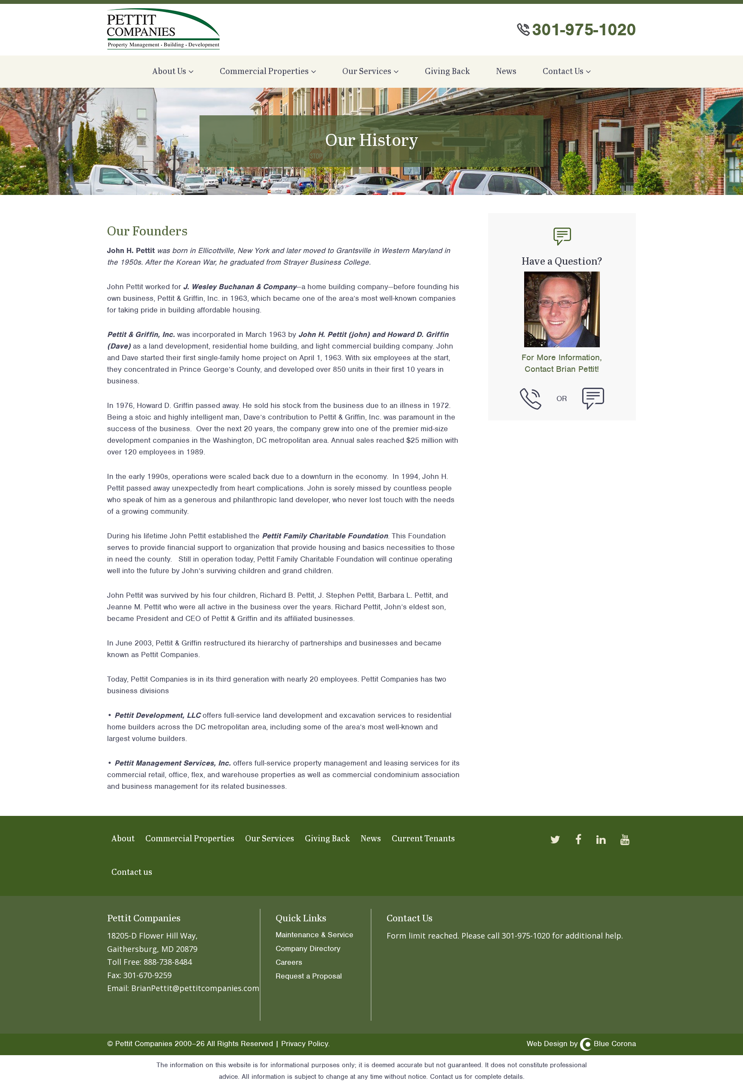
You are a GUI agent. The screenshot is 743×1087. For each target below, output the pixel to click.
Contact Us (563, 71)
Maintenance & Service (314, 934)
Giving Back (447, 71)
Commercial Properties (264, 71)
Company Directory (308, 948)
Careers (289, 962)
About (123, 838)
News (506, 71)
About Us (169, 71)
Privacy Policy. (305, 1043)
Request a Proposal (309, 976)
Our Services (366, 71)
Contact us (131, 872)
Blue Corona (615, 1043)
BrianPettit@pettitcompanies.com (195, 988)
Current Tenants (423, 838)
